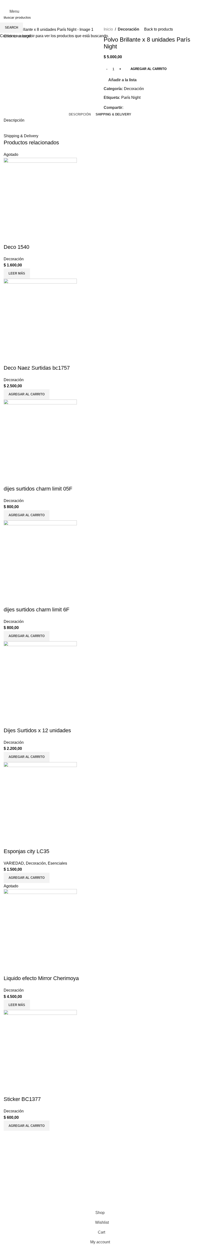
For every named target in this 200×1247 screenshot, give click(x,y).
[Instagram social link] (100, 3)
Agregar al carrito (148, 69)
